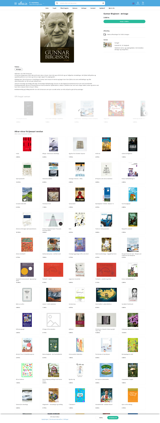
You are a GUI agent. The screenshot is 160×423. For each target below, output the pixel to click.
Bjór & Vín (111, 8)
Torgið (54, 8)
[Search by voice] (103, 3)
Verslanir (93, 8)
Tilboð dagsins (64, 8)
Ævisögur (18, 69)
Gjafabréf (102, 8)
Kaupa (124, 21)
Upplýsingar (45, 419)
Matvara (74, 8)
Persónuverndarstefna (56, 419)
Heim (47, 8)
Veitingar (83, 8)
